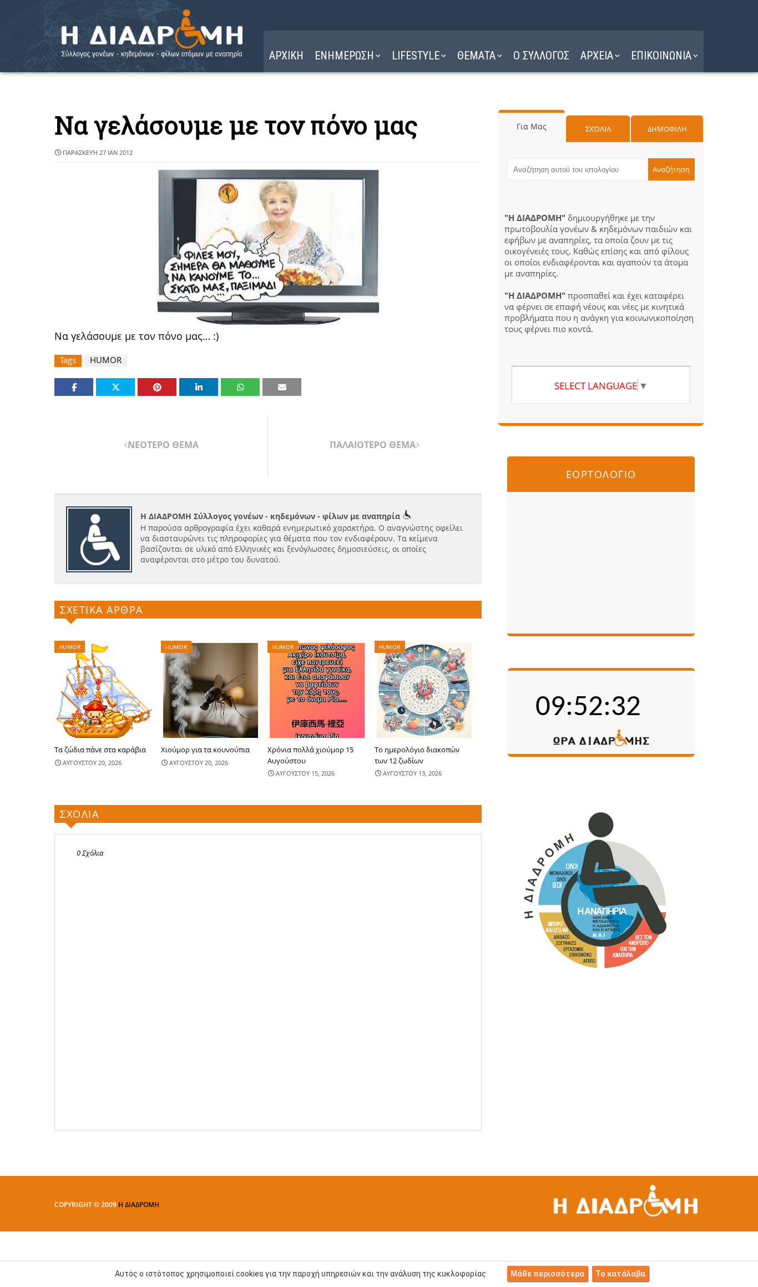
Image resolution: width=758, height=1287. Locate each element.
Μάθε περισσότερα (547, 1273)
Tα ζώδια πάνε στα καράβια (100, 750)
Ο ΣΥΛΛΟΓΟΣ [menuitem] (541, 55)
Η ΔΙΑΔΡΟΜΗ (138, 1204)
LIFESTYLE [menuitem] (415, 55)
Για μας (532, 126)
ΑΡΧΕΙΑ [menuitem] (596, 55)
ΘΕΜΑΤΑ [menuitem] (476, 55)
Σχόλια (598, 129)
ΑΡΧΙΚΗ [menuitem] (286, 55)
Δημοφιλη (667, 129)
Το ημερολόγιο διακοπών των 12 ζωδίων (417, 755)
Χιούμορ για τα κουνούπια (205, 750)
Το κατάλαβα (620, 1273)
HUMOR (106, 360)
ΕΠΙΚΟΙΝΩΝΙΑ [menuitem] (661, 55)
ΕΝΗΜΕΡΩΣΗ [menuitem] (344, 55)
